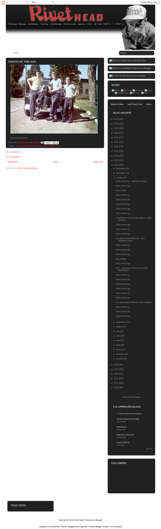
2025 (116, 124)
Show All (149, 449)
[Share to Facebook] (54, 142)
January (120, 359)
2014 (116, 369)
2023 (116, 133)
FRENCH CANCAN (125, 435)
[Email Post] (42, 142)
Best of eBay (121, 190)
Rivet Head (79, 520)
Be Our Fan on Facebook (134, 76)
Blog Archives (117, 104)
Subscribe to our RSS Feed (134, 60)
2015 (116, 365)
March (119, 349)
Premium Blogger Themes (98, 526)
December (121, 168)
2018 (116, 156)
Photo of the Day (123, 186)
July (118, 331)
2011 (116, 383)
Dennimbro (122, 427)
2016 (116, 165)
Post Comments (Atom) (27, 168)
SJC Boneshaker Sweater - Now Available (134, 302)
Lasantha (83, 526)
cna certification (116, 526)
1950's (18, 146)
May (118, 340)
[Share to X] (51, 142)
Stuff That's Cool (135, 104)
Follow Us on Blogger (141, 68)
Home (16, 53)
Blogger (136, 397)
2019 (116, 151)
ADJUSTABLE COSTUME (128, 419)
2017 (116, 160)
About (148, 104)
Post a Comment (13, 157)
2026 (116, 119)
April (118, 345)
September (121, 322)
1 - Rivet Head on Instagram (129, 414)
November (121, 173)
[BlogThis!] (48, 142)
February (120, 354)
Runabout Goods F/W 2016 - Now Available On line (130, 239)
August (119, 327)
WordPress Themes (59, 526)
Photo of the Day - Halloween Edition (131, 181)
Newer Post (12, 162)
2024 (116, 128)
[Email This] (45, 142)
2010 (116, 387)
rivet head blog (28, 146)
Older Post (98, 162)
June (118, 336)
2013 (116, 374)
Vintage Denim (41, 146)
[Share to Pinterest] (57, 142)
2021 (116, 142)
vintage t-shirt (55, 146)
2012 (116, 378)
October (119, 178)
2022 (116, 137)
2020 (116, 147)
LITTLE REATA (123, 443)
